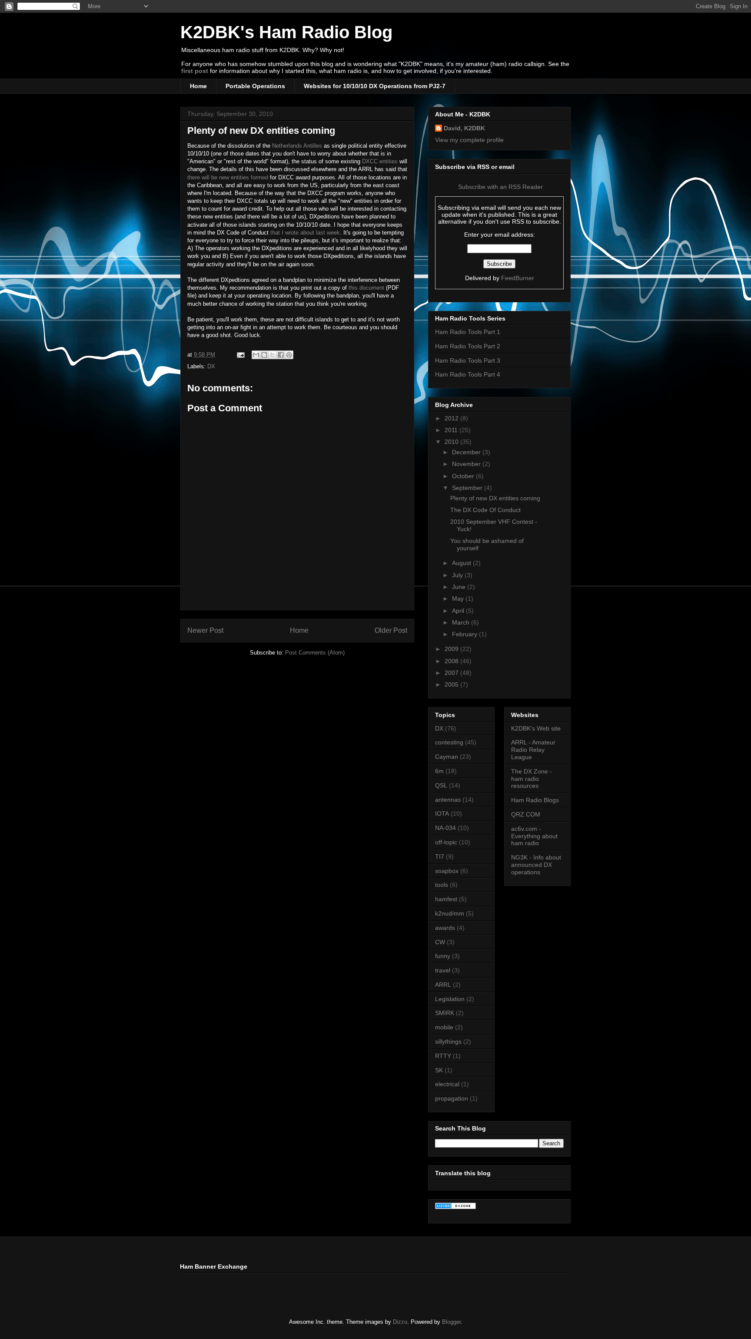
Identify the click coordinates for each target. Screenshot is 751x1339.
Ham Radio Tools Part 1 (467, 331)
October (464, 476)
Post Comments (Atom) (315, 652)
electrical (447, 1084)
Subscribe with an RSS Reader (499, 186)
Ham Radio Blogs (535, 800)
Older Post (391, 630)
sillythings (448, 1041)
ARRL (443, 984)
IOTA (442, 813)
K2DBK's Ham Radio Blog (286, 32)
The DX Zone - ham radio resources (531, 779)
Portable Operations (255, 86)
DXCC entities (380, 161)
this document (366, 287)
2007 (452, 672)
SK (439, 1070)
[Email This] (256, 354)
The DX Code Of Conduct (485, 509)
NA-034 (445, 827)
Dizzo (400, 1322)
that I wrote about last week (304, 232)
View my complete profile (469, 139)
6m (439, 770)
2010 (452, 441)
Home (198, 86)
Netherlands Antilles (297, 145)
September (468, 487)
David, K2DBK (464, 128)
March (461, 622)
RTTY (443, 1055)
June (459, 586)
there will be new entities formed (227, 177)
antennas (448, 799)
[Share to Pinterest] (289, 354)
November (467, 463)
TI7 (439, 856)
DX (211, 366)
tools (441, 884)
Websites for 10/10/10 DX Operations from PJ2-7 (374, 86)
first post (194, 70)
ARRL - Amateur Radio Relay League (533, 749)
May (458, 598)
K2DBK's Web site (536, 728)
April (459, 610)
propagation (451, 1098)
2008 (452, 661)
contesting (449, 742)
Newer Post (205, 630)
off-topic (446, 842)
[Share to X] (272, 354)
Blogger (451, 1322)
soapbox (447, 870)
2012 (452, 418)
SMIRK (444, 1012)
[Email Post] (240, 354)
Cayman (446, 756)
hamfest (446, 899)
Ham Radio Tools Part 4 (467, 374)
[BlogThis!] (264, 354)
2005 (452, 684)
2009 (452, 648)
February (465, 634)
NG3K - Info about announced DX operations (536, 865)
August (462, 562)
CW (440, 942)
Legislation (450, 998)
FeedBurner (517, 277)
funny (442, 955)
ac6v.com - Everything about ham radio (534, 836)
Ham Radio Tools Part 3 (467, 360)
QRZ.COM (525, 814)
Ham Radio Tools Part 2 (467, 346)
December (467, 452)
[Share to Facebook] (280, 354)
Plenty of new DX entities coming (261, 130)
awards (445, 927)
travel (442, 970)
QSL (441, 785)
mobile (444, 1027)
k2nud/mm (449, 913)
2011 (452, 429)
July (458, 575)
